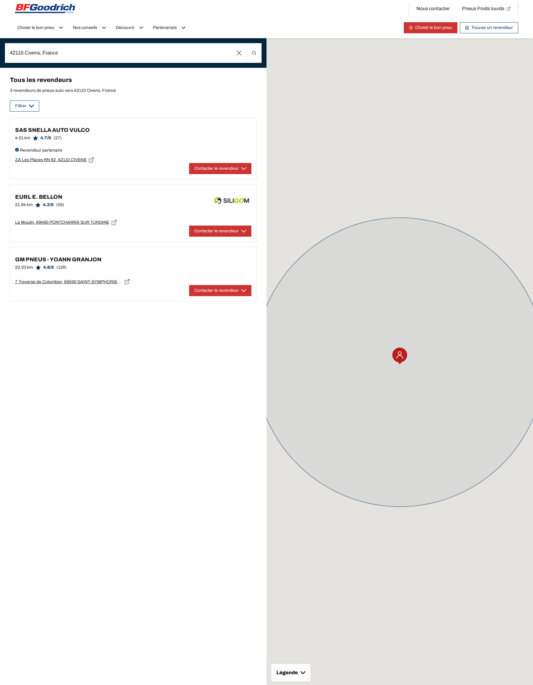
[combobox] (133, 53)
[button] (239, 53)
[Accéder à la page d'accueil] (45, 8)
